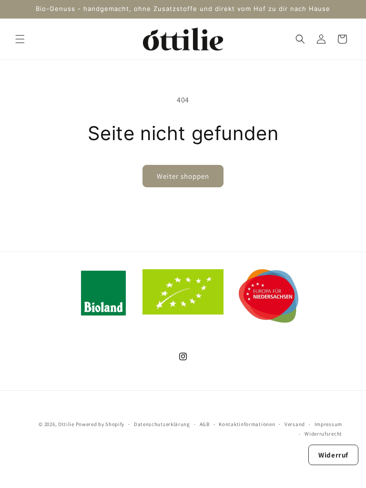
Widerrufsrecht (323, 433)
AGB (205, 424)
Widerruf (333, 454)
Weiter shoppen (183, 176)
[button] (20, 39)
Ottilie (66, 424)
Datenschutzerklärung (162, 424)
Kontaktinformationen (247, 424)
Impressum (328, 424)
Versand (295, 424)
